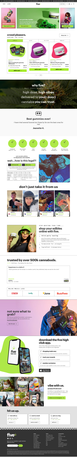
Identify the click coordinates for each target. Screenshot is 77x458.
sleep (30, 40)
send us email (34, 422)
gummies (15, 40)
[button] (4, 4)
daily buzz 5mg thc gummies (57, 62)
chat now (11, 422)
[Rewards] (69, 4)
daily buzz (13, 212)
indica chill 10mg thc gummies (37, 62)
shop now (63, 35)
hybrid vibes (29, 212)
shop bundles (66, 26)
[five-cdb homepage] (11, 435)
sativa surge (60, 212)
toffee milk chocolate (46, 212)
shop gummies (24, 26)
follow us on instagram (55, 397)
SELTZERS (46, 40)
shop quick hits (8, 26)
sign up (20, 445)
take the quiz (11, 323)
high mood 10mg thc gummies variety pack (16, 63)
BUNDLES (62, 40)
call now (54, 422)
